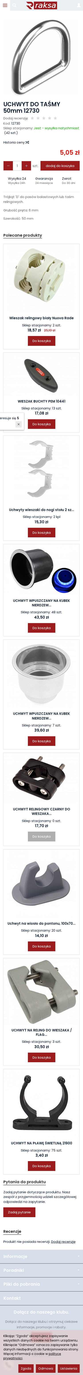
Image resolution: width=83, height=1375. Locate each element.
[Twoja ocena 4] (49, 118)
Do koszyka (42, 340)
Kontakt (12, 1298)
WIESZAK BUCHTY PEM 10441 (41, 401)
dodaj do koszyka (60, 165)
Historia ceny (14, 142)
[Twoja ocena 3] (44, 118)
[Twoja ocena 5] (55, 118)
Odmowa (45, 1368)
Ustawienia (68, 1368)
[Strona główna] (41, 5)
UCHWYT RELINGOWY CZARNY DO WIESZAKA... (41, 811)
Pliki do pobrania (22, 1284)
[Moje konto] (79, 5)
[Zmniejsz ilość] (26, 166)
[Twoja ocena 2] (38, 118)
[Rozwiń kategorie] (5, 5)
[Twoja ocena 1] (32, 118)
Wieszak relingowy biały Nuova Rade (41, 318)
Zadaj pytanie (19, 1212)
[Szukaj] (14, 5)
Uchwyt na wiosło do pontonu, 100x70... (41, 923)
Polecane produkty (22, 235)
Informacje (15, 1257)
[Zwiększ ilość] (8, 166)
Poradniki (14, 1270)
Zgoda (26, 1368)
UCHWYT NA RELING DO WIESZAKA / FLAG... (42, 1032)
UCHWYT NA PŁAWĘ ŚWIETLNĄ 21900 (41, 1143)
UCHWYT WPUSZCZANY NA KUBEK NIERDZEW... (41, 602)
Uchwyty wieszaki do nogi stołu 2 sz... (41, 509)
